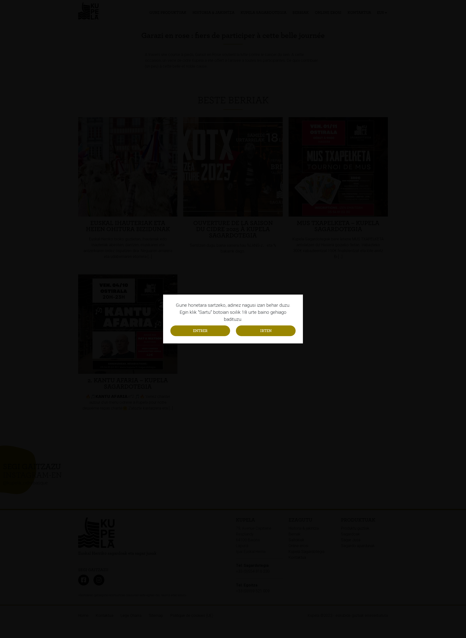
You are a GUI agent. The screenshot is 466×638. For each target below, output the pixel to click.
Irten (266, 331)
